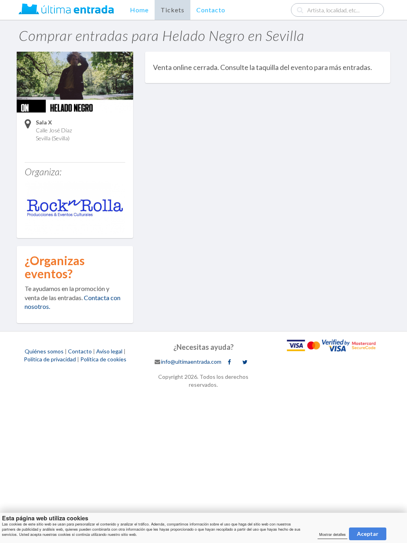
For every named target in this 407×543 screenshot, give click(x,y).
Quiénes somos (44, 351)
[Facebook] (229, 362)
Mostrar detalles (332, 534)
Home (139, 10)
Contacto (210, 10)
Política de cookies (103, 359)
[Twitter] (245, 362)
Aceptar (367, 533)
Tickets (172, 10)
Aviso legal (109, 351)
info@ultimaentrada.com (191, 361)
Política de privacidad (50, 359)
